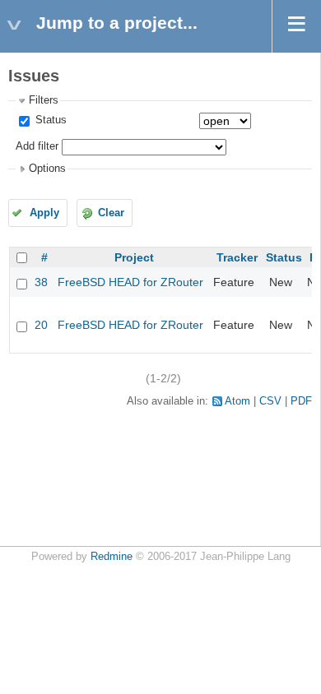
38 (41, 282)
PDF (301, 401)
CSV (270, 401)
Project (134, 257)
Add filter (37, 146)
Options (47, 168)
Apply (44, 213)
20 (41, 324)
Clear (111, 213)
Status (49, 120)
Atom (237, 401)
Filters (43, 100)
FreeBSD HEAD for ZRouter (130, 282)
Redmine (112, 556)
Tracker (237, 257)
